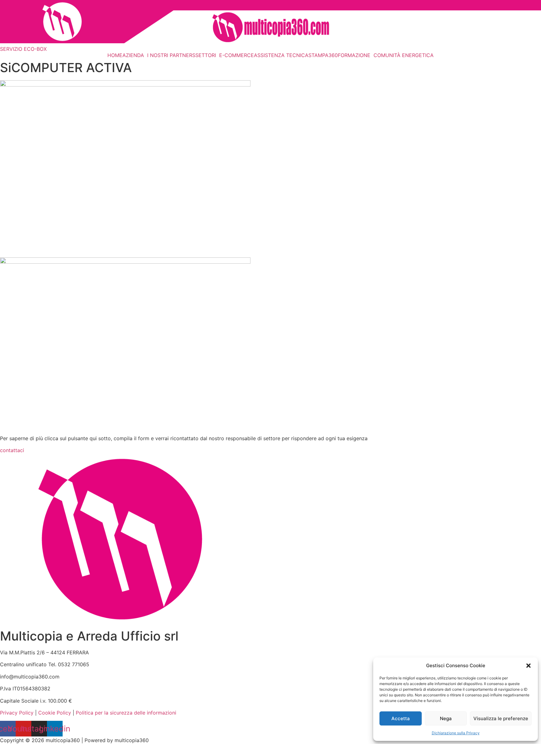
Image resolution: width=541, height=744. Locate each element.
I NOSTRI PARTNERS (171, 55)
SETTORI (205, 55)
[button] (528, 665)
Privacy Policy (16, 713)
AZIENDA (133, 55)
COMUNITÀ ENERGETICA (404, 55)
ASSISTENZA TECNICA (281, 55)
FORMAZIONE (354, 55)
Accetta (400, 718)
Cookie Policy (54, 713)
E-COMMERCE (236, 55)
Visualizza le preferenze (500, 718)
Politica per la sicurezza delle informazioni (126, 713)
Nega (446, 718)
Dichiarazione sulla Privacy (456, 733)
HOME (114, 55)
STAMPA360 (323, 55)
